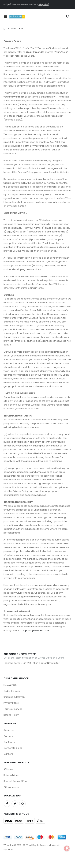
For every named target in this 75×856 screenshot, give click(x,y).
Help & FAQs (10, 685)
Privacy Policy (11, 703)
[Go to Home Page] (4, 28)
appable (8, 849)
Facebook (7, 803)
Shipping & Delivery (14, 697)
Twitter (15, 803)
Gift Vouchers (11, 787)
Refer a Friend (11, 775)
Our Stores (9, 742)
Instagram (22, 803)
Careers (8, 736)
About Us (8, 730)
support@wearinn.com (36, 630)
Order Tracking (12, 691)
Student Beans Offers (15, 781)
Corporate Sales (12, 748)
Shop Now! (44, 4)
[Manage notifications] (67, 848)
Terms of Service (12, 709)
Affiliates (8, 769)
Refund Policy (11, 715)
